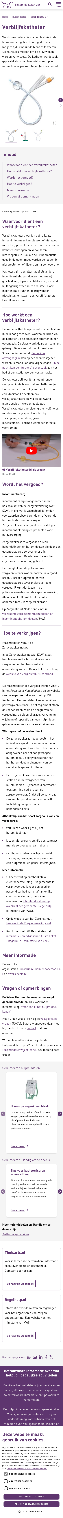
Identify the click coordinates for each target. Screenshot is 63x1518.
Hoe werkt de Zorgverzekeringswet (28, 923)
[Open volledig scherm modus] (54, 123)
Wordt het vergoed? (20, 177)
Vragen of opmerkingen (23, 196)
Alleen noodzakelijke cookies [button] (31, 1504)
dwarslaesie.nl (17, 974)
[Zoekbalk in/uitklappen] (50, 4)
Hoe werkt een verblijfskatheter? (29, 171)
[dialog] (31, 1472)
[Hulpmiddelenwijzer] (21, 5)
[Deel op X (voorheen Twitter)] (51, 1357)
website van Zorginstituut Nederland (29, 674)
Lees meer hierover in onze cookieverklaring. (27, 1468)
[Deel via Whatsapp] (29, 1357)
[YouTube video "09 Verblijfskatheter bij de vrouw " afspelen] (31, 451)
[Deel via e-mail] (35, 1357)
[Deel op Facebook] (46, 1357)
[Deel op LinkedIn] (41, 1357)
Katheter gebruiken (15, 1234)
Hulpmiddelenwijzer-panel (19, 1050)
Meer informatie (18, 190)
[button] (2, 100)
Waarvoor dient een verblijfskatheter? (32, 165)
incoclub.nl (27, 969)
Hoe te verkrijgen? (19, 184)
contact (31, 1028)
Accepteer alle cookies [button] (31, 1496)
